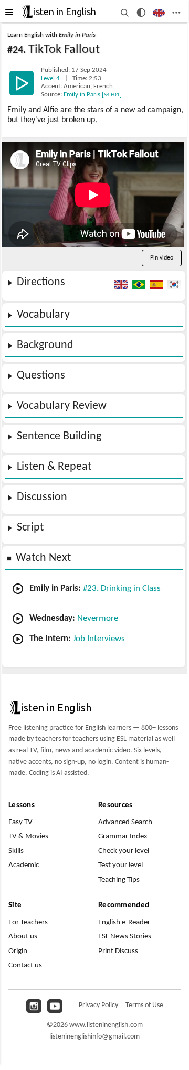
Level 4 (51, 78)
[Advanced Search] (124, 12)
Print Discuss (118, 951)
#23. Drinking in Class (122, 588)
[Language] (159, 12)
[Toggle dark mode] (141, 12)
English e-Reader (124, 922)
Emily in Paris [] (93, 95)
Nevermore (97, 618)
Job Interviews (99, 638)
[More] (176, 12)
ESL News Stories (124, 937)
